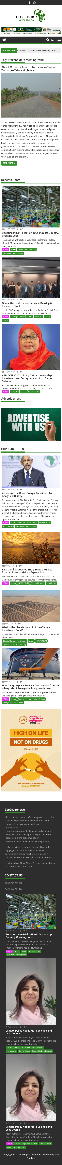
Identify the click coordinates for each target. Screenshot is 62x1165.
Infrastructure (44, 523)
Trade (20, 702)
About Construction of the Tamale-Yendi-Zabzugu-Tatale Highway (28, 69)
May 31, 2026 (9, 682)
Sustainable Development (13, 253)
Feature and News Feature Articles (31, 699)
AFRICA (5, 250)
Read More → (9, 163)
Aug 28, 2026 (12, 1027)
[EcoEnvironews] (4, 39)
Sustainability (21, 644)
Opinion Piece (8, 644)
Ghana (20, 250)
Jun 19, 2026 (9, 566)
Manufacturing (30, 250)
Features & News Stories (27, 523)
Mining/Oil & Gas (37, 583)
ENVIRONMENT (37, 1047)
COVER (29, 317)
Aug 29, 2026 (9, 229)
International (11, 1051)
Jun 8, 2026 (8, 623)
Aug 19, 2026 (9, 299)
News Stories (51, 583)
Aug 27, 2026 (9, 489)
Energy (13, 523)
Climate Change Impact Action (14, 641)
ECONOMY (38, 317)
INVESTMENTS (33, 392)
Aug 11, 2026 (9, 372)
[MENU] (59, 40)
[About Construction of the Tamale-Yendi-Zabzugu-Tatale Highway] (31, 95)
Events (13, 250)
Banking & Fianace (18, 317)
